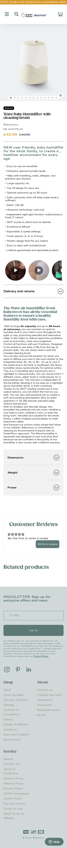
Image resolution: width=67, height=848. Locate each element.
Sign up (33, 630)
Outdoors (10, 729)
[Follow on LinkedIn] (28, 669)
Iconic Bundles (13, 695)
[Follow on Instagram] (6, 669)
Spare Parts (12, 739)
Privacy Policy (40, 656)
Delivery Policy (13, 778)
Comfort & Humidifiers (11, 712)
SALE (7, 690)
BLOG (41, 715)
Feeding (8, 705)
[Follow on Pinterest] (17, 669)
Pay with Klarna (14, 803)
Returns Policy (13, 783)
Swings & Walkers (15, 724)
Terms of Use (13, 809)
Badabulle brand (48, 710)
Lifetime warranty (49, 695)
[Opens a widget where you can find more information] (54, 842)
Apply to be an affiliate (13, 816)
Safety (8, 719)
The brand (44, 705)
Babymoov (10, 124)
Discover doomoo (15, 700)
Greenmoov (45, 700)
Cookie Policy (12, 798)
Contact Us (11, 764)
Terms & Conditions (10, 771)
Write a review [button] (47, 544)
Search (8, 759)
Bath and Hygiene (16, 734)
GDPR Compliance (16, 793)
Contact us (44, 690)
